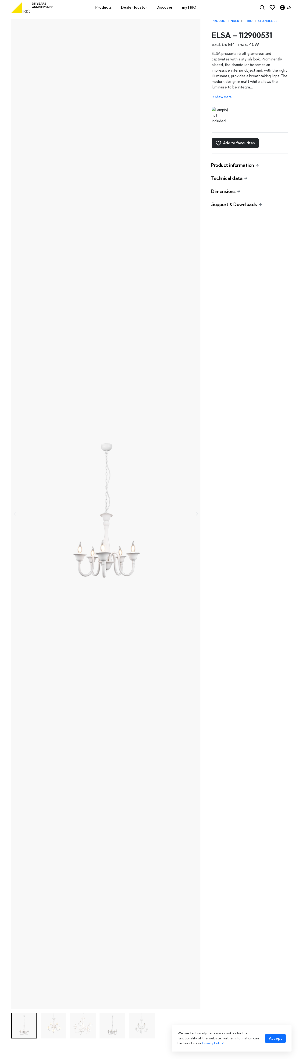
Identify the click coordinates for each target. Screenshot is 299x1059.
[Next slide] (196, 514)
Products (103, 7)
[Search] (262, 7)
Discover (165, 7)
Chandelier (268, 21)
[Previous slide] (15, 514)
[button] (24, 1025)
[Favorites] (272, 7)
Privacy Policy (212, 1043)
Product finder (225, 21)
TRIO (249, 21)
